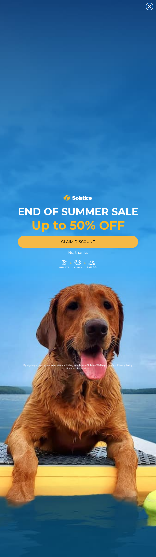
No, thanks (78, 252)
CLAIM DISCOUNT (78, 242)
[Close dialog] (149, 6)
